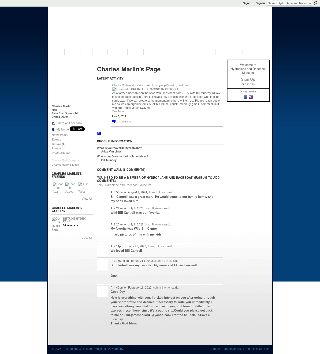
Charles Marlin (120, 85)
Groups (56, 144)
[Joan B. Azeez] (71, 188)
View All (87, 198)
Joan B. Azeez (158, 192)
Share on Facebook (69, 123)
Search (315, 3)
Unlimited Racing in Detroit (155, 89)
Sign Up (248, 3)
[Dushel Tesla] (83, 188)
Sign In (260, 3)
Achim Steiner (162, 287)
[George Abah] (58, 188)
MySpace (62, 129)
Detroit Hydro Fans (74, 219)
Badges (215, 348)
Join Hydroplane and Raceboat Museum (124, 185)
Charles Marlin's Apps (65, 160)
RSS (99, 133)
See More (118, 111)
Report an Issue (234, 348)
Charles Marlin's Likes (65, 164)
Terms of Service (258, 348)
